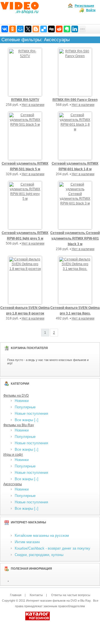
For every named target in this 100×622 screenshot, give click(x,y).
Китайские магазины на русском (42, 535)
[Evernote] (67, 29)
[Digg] (51, 29)
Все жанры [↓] (26, 420)
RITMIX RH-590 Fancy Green (75, 100)
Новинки (22, 401)
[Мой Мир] (20, 29)
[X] (28, 29)
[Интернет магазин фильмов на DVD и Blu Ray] (30, 12)
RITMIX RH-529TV (25, 100)
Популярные (25, 407)
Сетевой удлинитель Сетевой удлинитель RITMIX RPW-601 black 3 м (75, 238)
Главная (15, 595)
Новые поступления (31, 413)
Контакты (36, 595)
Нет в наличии (33, 105)
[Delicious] (43, 29)
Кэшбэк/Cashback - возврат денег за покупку (52, 548)
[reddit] (59, 29)
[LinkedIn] (74, 29)
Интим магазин (27, 542)
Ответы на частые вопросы (70, 595)
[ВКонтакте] (4, 29)
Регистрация (84, 5)
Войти (91, 10)
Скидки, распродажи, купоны (39, 555)
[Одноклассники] (12, 29)
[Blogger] (35, 29)
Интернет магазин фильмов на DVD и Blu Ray (58, 600)
